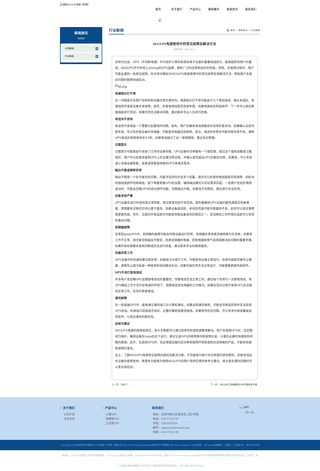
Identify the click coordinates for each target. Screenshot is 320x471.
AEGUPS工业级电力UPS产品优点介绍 (238, 384)
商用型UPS (112, 418)
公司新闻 (69, 48)
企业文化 (69, 418)
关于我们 (176, 9)
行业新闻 (69, 56)
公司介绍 (69, 414)
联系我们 (250, 9)
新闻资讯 (232, 9)
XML (201, 466)
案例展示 (213, 9)
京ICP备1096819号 (189, 466)
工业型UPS (112, 423)
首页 (158, 9)
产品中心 (195, 9)
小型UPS (111, 414)
